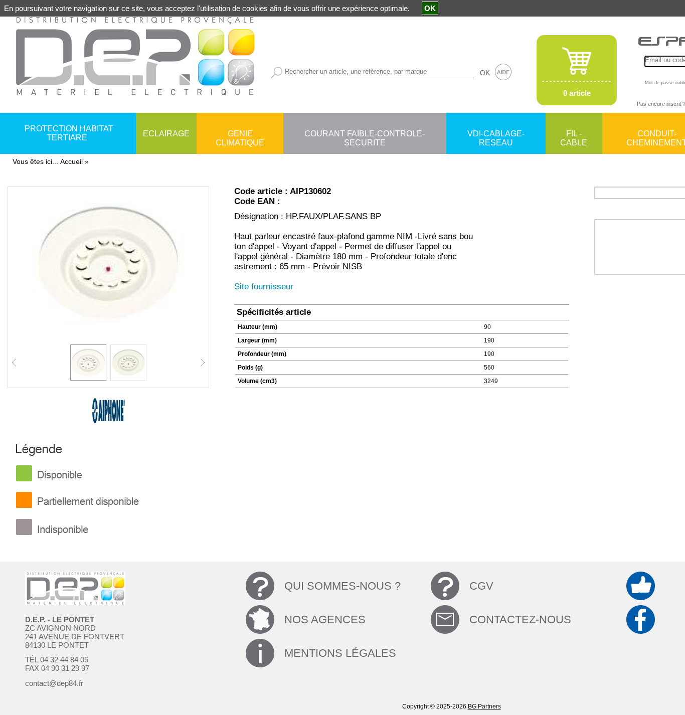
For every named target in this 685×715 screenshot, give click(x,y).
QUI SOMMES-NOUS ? (342, 586)
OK (485, 73)
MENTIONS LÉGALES (340, 653)
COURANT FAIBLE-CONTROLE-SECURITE (364, 134)
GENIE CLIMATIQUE (240, 134)
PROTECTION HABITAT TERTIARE (69, 133)
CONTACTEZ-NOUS (520, 619)
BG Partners (484, 706)
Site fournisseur (263, 286)
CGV (481, 586)
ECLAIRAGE (166, 133)
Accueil (71, 161)
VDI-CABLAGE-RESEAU (496, 134)
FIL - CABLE (573, 134)
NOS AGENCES (325, 619)
